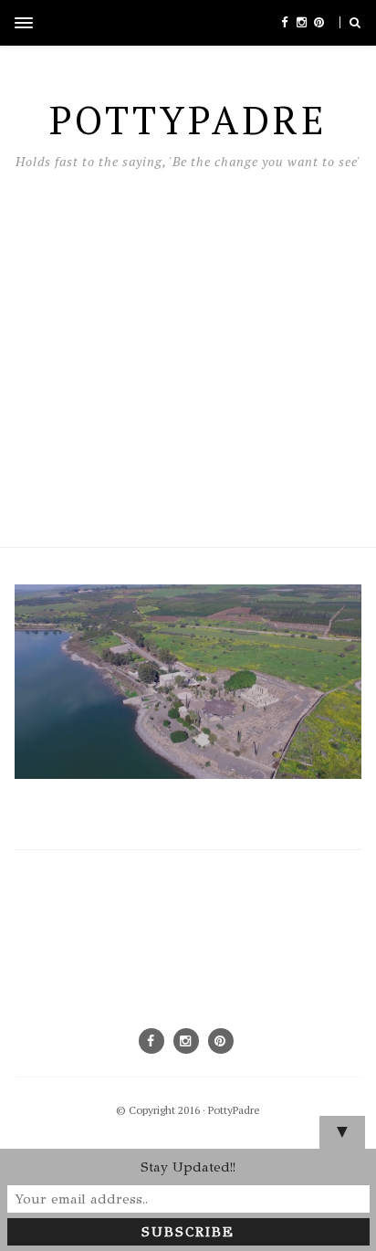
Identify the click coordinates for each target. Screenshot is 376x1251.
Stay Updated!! (188, 1167)
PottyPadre (234, 1110)
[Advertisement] (188, 354)
